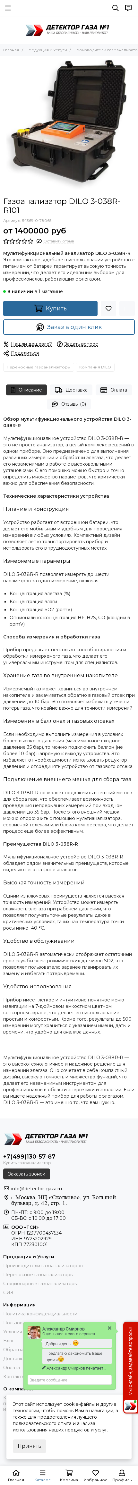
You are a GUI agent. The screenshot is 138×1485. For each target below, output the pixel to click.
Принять (29, 1446)
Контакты (14, 1377)
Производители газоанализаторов (43, 1266)
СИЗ (8, 1292)
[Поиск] (115, 8)
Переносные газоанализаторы (39, 367)
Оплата (118, 390)
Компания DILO (95, 367)
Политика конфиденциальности (40, 1314)
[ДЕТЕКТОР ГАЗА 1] (69, 30)
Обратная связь (21, 1350)
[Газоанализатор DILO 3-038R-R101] (69, 124)
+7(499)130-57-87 (29, 1156)
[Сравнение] (127, 308)
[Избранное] (108, 308)
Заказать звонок (26, 1174)
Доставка (77, 390)
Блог (8, 1341)
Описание (30, 390)
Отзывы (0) (73, 404)
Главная (11, 49)
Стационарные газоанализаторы (40, 1284)
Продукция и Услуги (46, 49)
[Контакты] (128, 8)
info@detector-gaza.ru (36, 1189)
